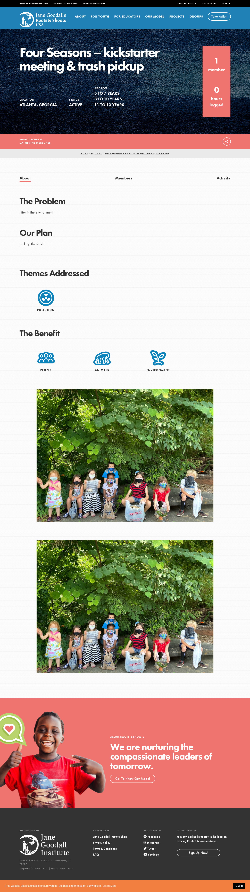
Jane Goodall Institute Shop (110, 837)
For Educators (127, 16)
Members (123, 178)
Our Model (154, 16)
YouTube (153, 854)
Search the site (186, 3)
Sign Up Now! (198, 852)
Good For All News (65, 3)
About (80, 16)
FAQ (96, 854)
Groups (196, 16)
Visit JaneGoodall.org (34, 3)
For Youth (100, 16)
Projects (177, 16)
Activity (223, 178)
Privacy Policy (101, 842)
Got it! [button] (239, 886)
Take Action (219, 16)
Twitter (151, 848)
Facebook (153, 837)
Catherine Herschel (35, 143)
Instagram (153, 842)
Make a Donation (94, 3)
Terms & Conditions (105, 848)
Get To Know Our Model (132, 778)
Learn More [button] (109, 885)
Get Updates (209, 3)
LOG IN (226, 3)
